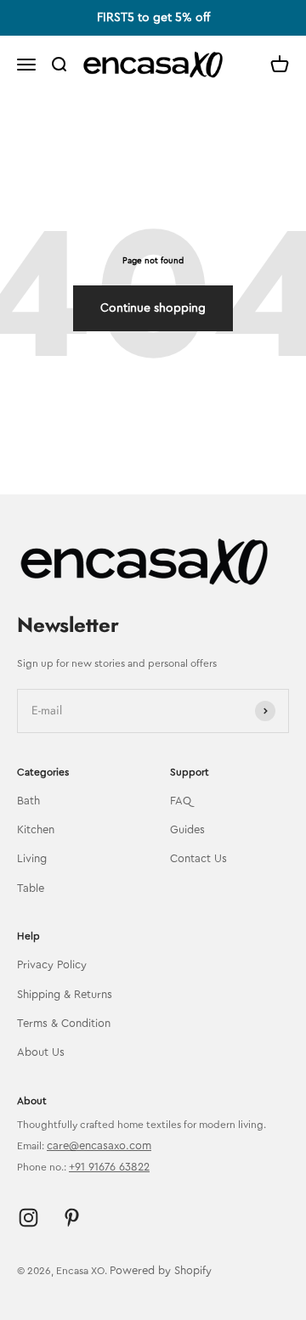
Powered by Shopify (161, 1270)
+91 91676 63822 (109, 1166)
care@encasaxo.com (99, 1145)
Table (30, 888)
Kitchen (35, 829)
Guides (187, 829)
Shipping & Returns (64, 994)
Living (32, 858)
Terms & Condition (63, 1023)
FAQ (180, 800)
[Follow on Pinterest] (71, 1217)
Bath (28, 800)
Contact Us (198, 858)
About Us (41, 1052)
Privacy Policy (52, 964)
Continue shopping (153, 308)
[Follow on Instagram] (28, 1217)
